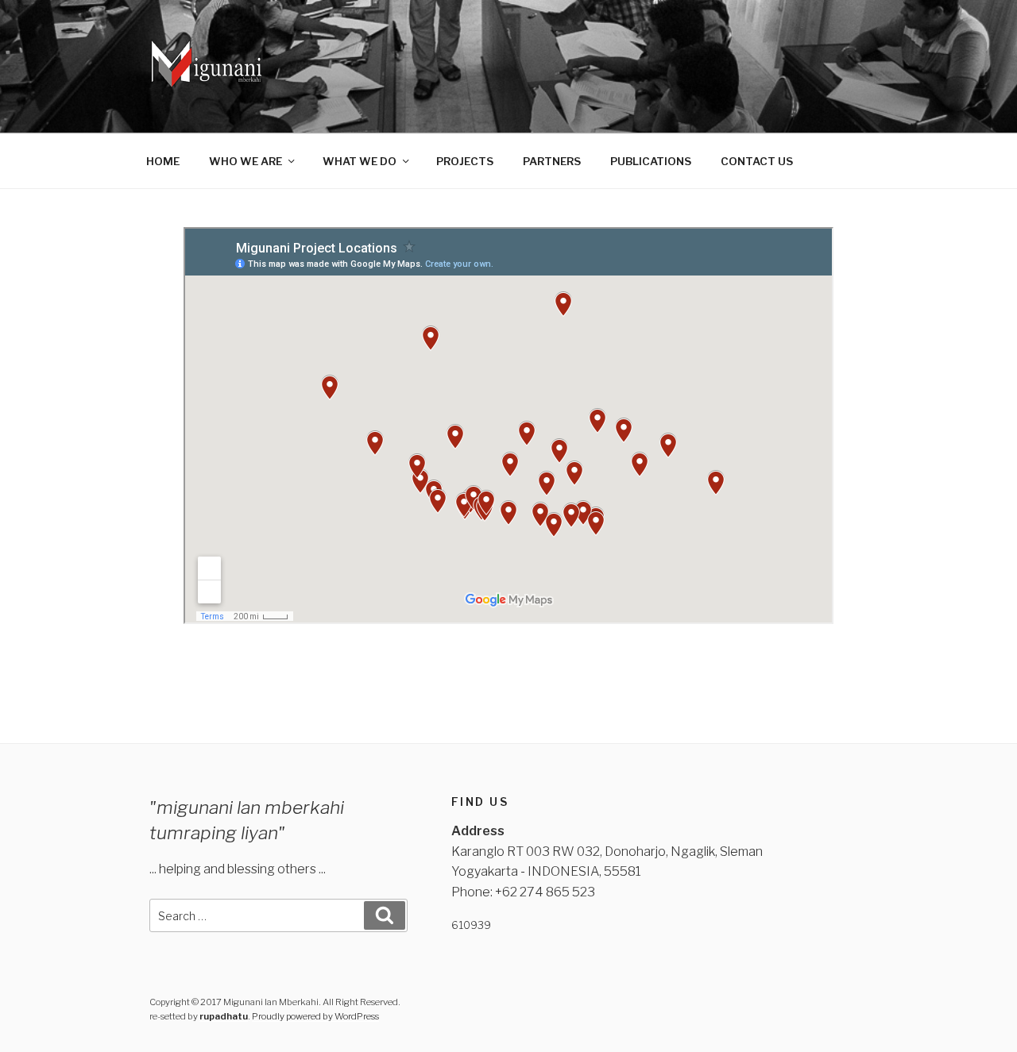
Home (163, 161)
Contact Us (757, 161)
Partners (552, 161)
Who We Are (245, 161)
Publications (650, 161)
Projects (464, 161)
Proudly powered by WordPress (315, 1016)
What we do (359, 161)
